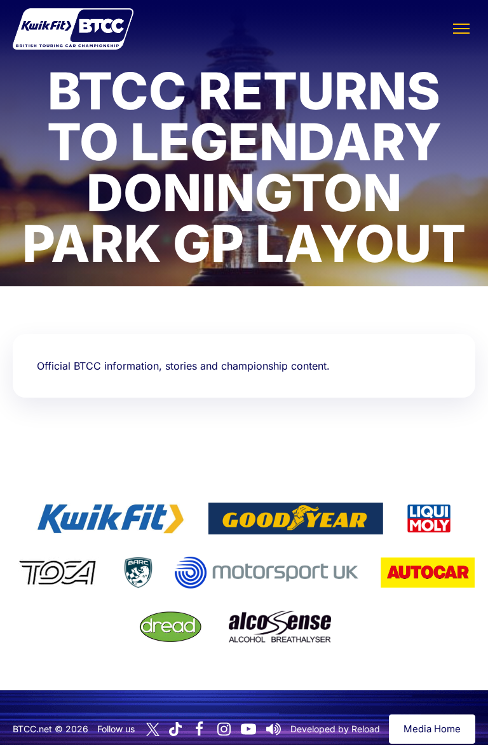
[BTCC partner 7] (428, 572)
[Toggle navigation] (461, 29)
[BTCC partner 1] (111, 518)
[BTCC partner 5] (138, 572)
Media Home (432, 729)
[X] (152, 729)
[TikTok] (175, 729)
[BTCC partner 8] (171, 627)
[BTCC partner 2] (295, 518)
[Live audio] (273, 729)
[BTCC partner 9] (279, 627)
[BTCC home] (73, 29)
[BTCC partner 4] (57, 572)
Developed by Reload (335, 728)
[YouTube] (248, 729)
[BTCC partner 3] (428, 518)
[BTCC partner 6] (266, 572)
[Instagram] (223, 729)
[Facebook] (199, 729)
